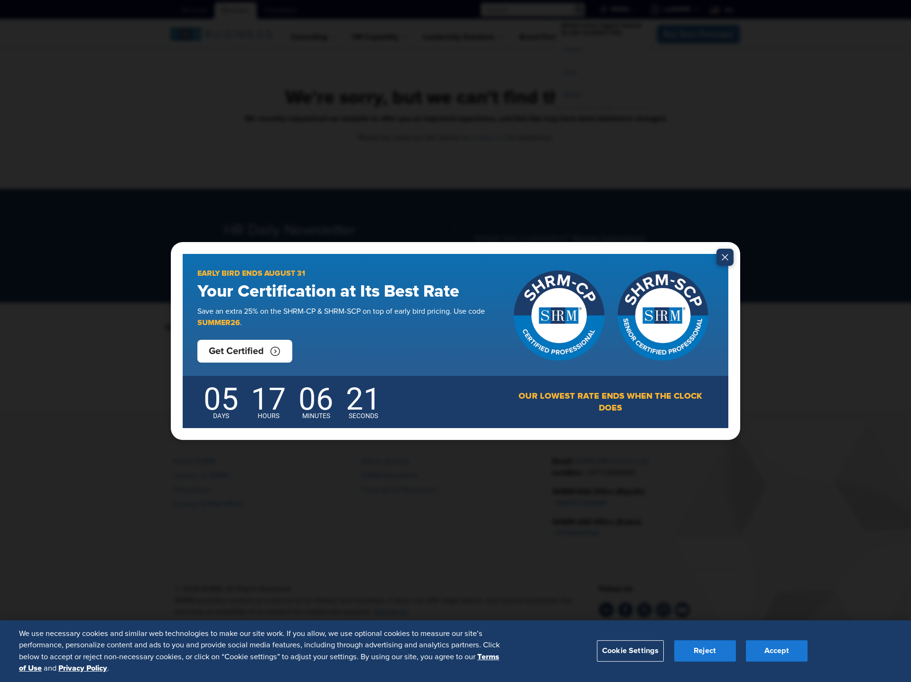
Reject (705, 650)
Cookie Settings (630, 650)
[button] (244, 351)
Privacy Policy (82, 668)
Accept (776, 650)
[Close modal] (725, 257)
